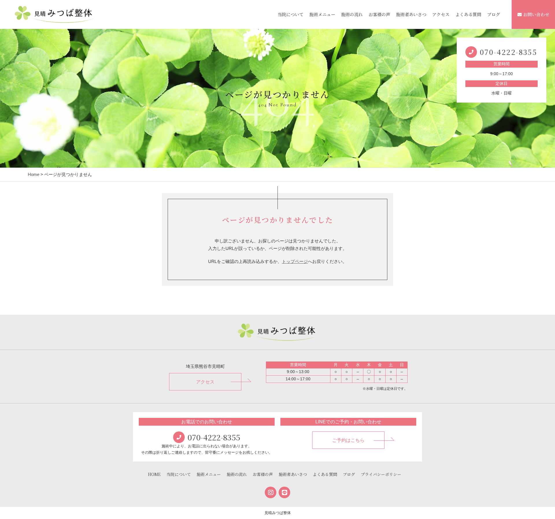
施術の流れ (352, 14)
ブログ (493, 14)
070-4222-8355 (508, 52)
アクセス (440, 14)
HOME (154, 474)
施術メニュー (322, 14)
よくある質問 (468, 14)
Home (33, 174)
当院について (291, 14)
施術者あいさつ (411, 14)
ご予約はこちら (348, 440)
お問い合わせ (536, 14)
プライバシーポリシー (381, 474)
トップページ (295, 261)
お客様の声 (379, 14)
